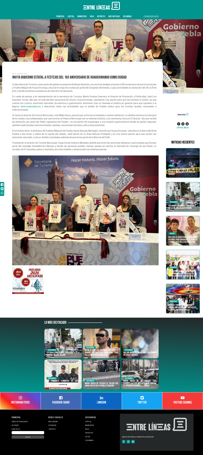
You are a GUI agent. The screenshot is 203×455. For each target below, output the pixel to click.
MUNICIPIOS (89, 425)
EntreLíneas (183, 127)
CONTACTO (16, 429)
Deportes (101, 16)
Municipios (82, 16)
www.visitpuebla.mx (31, 106)
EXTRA (87, 437)
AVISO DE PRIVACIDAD (20, 421)
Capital (71, 16)
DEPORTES (89, 433)
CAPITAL (88, 421)
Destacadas (174, 202)
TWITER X (52, 429)
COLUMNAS (127, 16)
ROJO (92, 16)
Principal (60, 16)
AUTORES (15, 425)
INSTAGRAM (53, 421)
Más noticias (114, 16)
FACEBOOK (52, 425)
